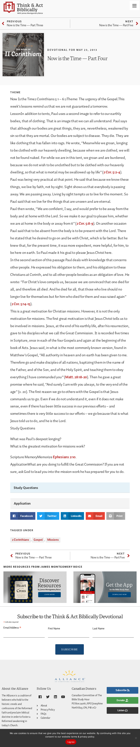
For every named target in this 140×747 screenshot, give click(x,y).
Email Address (12, 628)
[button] (22, 516)
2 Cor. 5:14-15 (20, 304)
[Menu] (134, 5)
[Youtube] (63, 696)
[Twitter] (47, 696)
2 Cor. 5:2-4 (111, 172)
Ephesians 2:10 (64, 457)
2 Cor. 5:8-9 (84, 224)
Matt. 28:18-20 (76, 377)
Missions (53, 539)
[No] (135, 738)
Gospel (38, 539)
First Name (54, 628)
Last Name (98, 628)
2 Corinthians (20, 539)
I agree (71, 742)
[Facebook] (40, 696)
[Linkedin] (55, 696)
